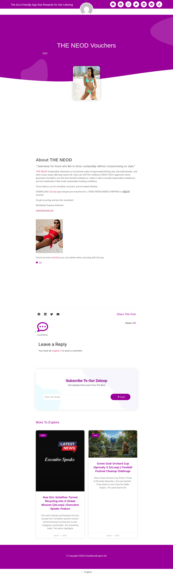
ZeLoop (53, 192)
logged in (57, 350)
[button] (39, 314)
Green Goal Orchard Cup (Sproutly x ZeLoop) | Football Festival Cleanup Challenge (113, 467)
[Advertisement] (86, 137)
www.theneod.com (45, 210)
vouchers (55, 257)
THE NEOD (41, 171)
